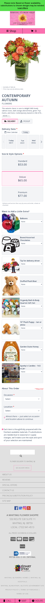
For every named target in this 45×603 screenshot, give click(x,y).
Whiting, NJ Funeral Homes (16, 578)
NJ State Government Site (32, 586)
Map (23, 600)
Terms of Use (22, 594)
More (5, 116)
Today (25, 132)
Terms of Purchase (29, 590)
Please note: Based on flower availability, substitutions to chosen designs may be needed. (22, 5)
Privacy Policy (12, 590)
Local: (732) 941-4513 (22, 527)
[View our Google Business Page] (20, 509)
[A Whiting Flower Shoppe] (22, 25)
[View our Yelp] (29, 509)
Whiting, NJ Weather (10, 586)
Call (8, 600)
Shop (13, 31)
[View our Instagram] (24, 509)
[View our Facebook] (16, 509)
